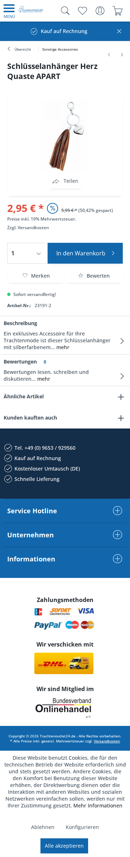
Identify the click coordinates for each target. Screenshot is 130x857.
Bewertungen (20, 361)
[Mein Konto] (100, 11)
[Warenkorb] (117, 11)
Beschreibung (20, 323)
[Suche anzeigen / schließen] (63, 11)
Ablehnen (43, 827)
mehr (62, 347)
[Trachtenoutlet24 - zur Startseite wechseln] (30, 12)
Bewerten (97, 275)
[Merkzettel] (82, 11)
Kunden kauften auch (30, 417)
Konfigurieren (82, 827)
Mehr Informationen (97, 805)
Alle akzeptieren (64, 845)
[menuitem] (9, 11)
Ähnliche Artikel (24, 396)
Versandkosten (33, 227)
